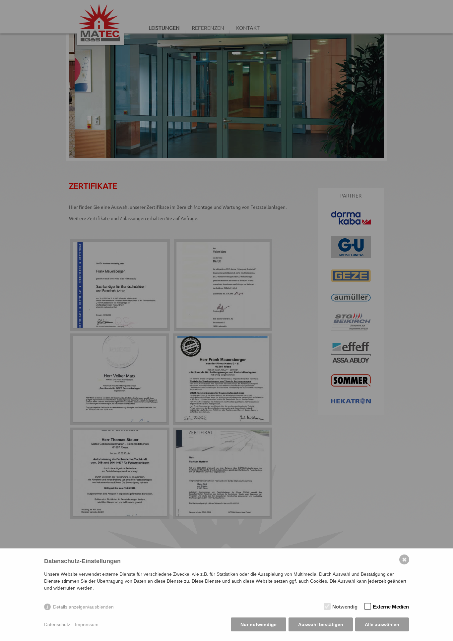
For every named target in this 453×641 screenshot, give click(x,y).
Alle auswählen (382, 624)
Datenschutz (57, 624)
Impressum (86, 624)
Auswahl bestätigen (320, 624)
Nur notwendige (258, 624)
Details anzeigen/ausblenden (83, 607)
